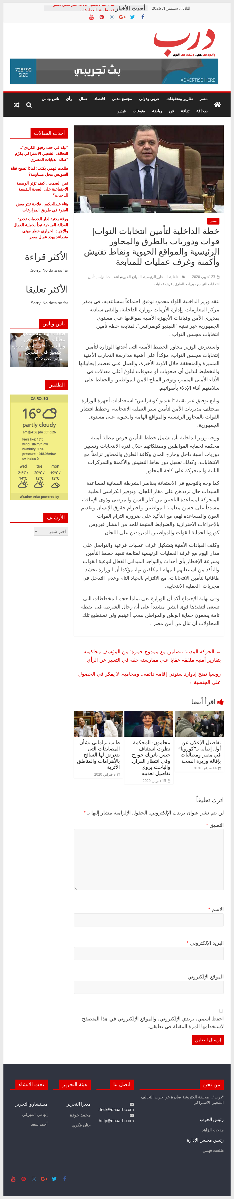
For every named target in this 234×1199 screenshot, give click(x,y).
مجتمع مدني (122, 98)
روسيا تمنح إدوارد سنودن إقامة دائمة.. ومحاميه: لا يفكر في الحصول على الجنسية (149, 677)
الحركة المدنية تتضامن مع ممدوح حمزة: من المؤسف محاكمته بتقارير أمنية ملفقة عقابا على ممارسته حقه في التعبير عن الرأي (152, 655)
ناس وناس (50, 98)
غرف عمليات (163, 283)
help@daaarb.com (116, 1120)
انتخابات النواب (108, 276)
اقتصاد (99, 98)
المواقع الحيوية (131, 276)
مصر (204, 98)
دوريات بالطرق (185, 283)
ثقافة (185, 110)
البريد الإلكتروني (205, 943)
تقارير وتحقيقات (179, 98)
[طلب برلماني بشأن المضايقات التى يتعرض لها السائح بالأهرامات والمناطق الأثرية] (98, 714)
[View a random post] (16, 105)
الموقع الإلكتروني (205, 977)
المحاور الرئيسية (156, 276)
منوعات (139, 110)
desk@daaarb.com (116, 1109)
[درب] (217, 105)
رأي (69, 98)
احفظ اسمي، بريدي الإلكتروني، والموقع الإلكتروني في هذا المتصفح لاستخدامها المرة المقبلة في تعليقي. (153, 1022)
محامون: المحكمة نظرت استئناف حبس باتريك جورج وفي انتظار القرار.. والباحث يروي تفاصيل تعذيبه (150, 758)
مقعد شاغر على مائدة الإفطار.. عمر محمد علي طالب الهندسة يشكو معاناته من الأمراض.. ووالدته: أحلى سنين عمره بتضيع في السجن (38, 336)
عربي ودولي (149, 98)
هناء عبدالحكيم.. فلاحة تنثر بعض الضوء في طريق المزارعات (82, 11)
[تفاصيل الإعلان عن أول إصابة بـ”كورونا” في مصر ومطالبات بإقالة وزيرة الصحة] (199, 714)
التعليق (215, 825)
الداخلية (175, 276)
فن (171, 110)
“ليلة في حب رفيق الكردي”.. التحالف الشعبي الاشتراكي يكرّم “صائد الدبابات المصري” (41, 153)
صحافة (202, 110)
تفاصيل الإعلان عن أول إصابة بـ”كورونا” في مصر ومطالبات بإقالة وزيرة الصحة (199, 752)
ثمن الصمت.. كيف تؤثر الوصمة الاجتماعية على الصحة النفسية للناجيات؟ (42, 189)
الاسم (216, 909)
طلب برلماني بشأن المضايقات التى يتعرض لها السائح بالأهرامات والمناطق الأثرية (98, 755)
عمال (83, 98)
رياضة (157, 110)
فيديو (122, 110)
